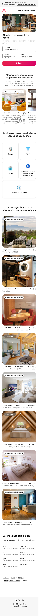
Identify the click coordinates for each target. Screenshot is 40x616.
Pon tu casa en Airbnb (26, 11)
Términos (24, 606)
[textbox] (11, 57)
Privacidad (15, 606)
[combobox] (19, 49)
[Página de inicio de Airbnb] (4, 10)
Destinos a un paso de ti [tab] (10, 540)
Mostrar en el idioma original (26, 5)
